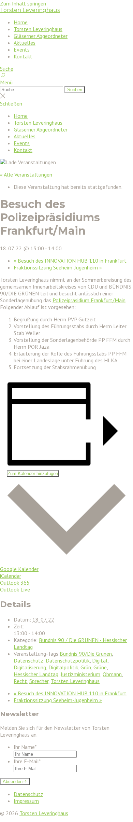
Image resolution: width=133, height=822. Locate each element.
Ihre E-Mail (27, 761)
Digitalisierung (30, 667)
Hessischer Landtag (36, 674)
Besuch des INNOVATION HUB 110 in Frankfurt (70, 260)
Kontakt (23, 56)
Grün (85, 667)
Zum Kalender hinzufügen (33, 473)
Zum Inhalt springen (23, 3)
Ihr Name (25, 746)
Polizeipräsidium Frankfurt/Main (89, 300)
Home (21, 22)
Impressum (26, 800)
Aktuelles (24, 42)
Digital (99, 660)
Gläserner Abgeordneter (41, 35)
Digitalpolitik (63, 667)
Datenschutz (28, 660)
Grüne (100, 667)
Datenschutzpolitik (68, 660)
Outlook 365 (15, 582)
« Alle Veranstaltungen (26, 174)
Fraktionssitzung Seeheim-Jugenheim (58, 267)
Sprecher (38, 681)
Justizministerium (80, 674)
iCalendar (10, 575)
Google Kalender (19, 569)
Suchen (74, 89)
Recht (20, 681)
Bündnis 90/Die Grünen (86, 653)
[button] (66, 82)
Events (22, 49)
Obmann (112, 674)
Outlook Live (15, 589)
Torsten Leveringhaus (30, 10)
